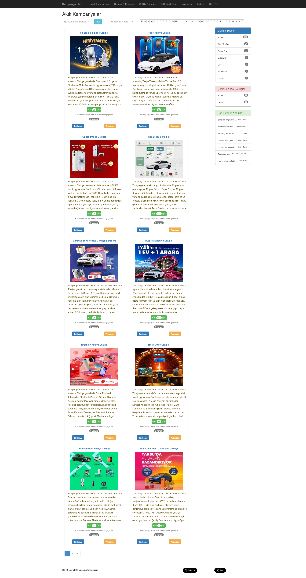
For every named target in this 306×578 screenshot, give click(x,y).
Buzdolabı (222, 72)
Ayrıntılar (110, 126)
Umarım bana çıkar (225, 140)
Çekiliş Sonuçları (147, 4)
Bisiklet (221, 65)
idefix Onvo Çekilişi (158, 344)
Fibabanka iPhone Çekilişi (94, 32)
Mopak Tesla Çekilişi (159, 136)
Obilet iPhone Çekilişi (94, 136)
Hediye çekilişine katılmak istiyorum (231, 161)
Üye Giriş (213, 4)
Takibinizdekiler (168, 4)
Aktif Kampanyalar (100, 4)
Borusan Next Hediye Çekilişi (94, 448)
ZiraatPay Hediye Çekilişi (94, 344)
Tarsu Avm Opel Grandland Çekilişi (159, 448)
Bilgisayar (222, 58)
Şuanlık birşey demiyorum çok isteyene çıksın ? (236, 147)
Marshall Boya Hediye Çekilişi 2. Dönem (94, 240)
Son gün (94, 109)
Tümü (143, 21)
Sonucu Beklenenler (124, 4)
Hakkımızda (187, 4)
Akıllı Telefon (223, 44)
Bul (98, 21)
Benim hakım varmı (225, 127)
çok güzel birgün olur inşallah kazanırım (233, 120)
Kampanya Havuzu (74, 4)
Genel (220, 102)
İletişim (200, 4)
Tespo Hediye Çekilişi (159, 32)
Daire (220, 78)
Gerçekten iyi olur (225, 154)
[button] (122, 21)
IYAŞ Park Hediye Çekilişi (158, 240)
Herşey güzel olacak (226, 133)
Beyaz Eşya (223, 51)
